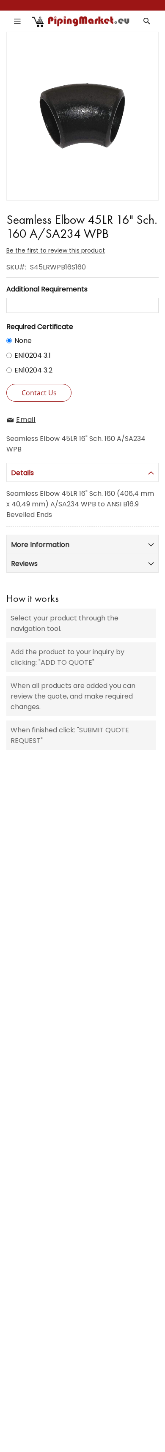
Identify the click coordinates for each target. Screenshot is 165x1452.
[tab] (82, 472)
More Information (40, 544)
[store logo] (81, 21)
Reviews (24, 563)
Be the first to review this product (55, 250)
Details (22, 473)
